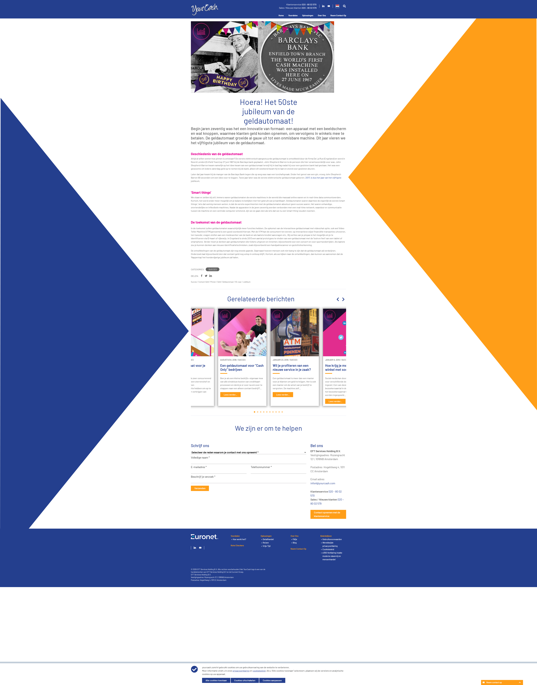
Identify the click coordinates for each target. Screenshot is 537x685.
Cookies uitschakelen (244, 680)
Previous (338, 299)
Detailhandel (268, 539)
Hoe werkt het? (239, 539)
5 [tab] (267, 412)
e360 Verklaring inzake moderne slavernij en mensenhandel (332, 556)
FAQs (295, 539)
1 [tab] (254, 412)
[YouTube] (329, 6)
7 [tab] (273, 412)
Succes (213, 269)
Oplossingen (307, 15)
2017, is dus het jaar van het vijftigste (323, 177)
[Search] (344, 6)
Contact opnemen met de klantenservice (327, 514)
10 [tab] (282, 412)
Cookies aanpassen (272, 680)
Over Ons (322, 15)
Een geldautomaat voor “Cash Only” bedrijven (242, 367)
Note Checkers (237, 545)
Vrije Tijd (266, 546)
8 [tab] (276, 412)
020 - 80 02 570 (309, 4)
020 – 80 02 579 (309, 7)
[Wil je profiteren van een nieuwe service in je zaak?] (295, 332)
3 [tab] (261, 412)
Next (343, 299)
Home (281, 15)
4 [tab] (264, 412)
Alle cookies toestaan (216, 680)
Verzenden (199, 488)
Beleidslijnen (326, 536)
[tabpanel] (294, 357)
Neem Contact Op (338, 15)
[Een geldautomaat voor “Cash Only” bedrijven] (242, 332)
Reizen (266, 542)
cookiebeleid (259, 670)
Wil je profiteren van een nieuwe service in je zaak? (292, 367)
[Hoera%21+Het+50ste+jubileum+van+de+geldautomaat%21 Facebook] (201, 276)
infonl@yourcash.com (322, 483)
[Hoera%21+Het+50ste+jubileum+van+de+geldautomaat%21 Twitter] (206, 276)
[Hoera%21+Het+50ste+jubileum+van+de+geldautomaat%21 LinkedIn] (210, 276)
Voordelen (293, 15)
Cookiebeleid (328, 549)
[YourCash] (205, 9)
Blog (295, 542)
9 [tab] (279, 412)
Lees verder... (230, 394)
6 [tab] (270, 412)
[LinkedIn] (323, 6)
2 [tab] (258, 412)
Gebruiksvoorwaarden (332, 539)
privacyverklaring (241, 670)
